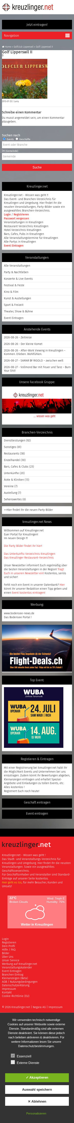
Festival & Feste (14, 285)
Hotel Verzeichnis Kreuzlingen (22, 230)
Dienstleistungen (14, 440)
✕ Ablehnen (37, 1101)
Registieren (9, 942)
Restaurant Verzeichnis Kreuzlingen (26, 226)
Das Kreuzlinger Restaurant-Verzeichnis (29, 557)
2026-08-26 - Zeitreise (18, 337)
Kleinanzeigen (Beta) (15, 978)
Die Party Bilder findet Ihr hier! (23, 546)
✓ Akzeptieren (37, 1077)
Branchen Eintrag (12, 974)
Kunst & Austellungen (17, 298)
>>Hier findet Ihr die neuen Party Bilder (28, 510)
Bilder (5, 953)
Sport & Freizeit (13, 305)
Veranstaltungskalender (17, 967)
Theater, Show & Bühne (18, 311)
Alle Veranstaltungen (17, 265)
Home (8, 47)
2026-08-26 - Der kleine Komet (23, 344)
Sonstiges (10, 447)
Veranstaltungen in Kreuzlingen (23, 222)
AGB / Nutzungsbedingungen (19, 981)
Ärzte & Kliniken (14, 479)
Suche (37, 167)
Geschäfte (24, 139)
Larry (16, 101)
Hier (62, 585)
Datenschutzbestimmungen (36, 1046)
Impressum (9, 989)
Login (7, 214)
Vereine (9, 486)
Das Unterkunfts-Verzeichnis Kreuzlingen (29, 554)
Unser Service (10, 960)
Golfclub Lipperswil (23, 47)
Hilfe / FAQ (9, 949)
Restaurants (11, 453)
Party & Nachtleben (16, 272)
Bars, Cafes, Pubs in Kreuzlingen (24, 234)
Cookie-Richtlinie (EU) (15, 996)
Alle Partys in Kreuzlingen (20, 241)
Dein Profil (8, 946)
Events (10, 139)
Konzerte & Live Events (18, 278)
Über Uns (7, 957)
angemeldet (22, 118)
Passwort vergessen (16, 218)
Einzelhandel (12, 460)
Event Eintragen (13, 245)
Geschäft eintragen (37, 802)
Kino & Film (11, 292)
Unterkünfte (11, 473)
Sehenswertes (13, 499)
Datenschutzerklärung (15, 985)
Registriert (10, 791)
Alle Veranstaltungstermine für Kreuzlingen (31, 238)
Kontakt (7, 992)
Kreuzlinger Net (27, 7)
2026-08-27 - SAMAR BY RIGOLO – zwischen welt (33, 360)
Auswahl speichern (37, 1089)
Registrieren (21, 214)
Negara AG (39, 1007)
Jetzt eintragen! (37, 24)
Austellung (10, 493)
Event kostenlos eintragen (28, 592)
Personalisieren (36, 1113)
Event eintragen (37, 813)
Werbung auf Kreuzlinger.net (19, 964)
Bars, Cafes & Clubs (16, 466)
